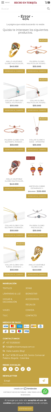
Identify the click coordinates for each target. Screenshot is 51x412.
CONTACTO (31, 315)
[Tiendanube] (25, 389)
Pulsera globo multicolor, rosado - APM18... (37, 62)
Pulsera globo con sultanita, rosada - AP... (14, 141)
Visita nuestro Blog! (15, 351)
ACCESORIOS (32, 299)
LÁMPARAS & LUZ (12, 293)
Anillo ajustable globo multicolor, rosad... (14, 180)
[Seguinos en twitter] (29, 369)
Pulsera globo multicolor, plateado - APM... (37, 226)
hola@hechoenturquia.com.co (20, 347)
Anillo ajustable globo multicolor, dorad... (14, 62)
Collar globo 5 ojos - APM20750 (37, 141)
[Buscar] (48, 8)
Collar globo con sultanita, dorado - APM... (14, 226)
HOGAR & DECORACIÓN (10, 300)
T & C (5, 315)
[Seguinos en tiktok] (23, 369)
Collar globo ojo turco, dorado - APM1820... (14, 266)
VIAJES (6, 310)
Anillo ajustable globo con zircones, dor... (37, 266)
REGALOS (30, 304)
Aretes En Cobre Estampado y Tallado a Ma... (37, 187)
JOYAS (29, 288)
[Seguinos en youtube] (17, 369)
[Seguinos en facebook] (11, 369)
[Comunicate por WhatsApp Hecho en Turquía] (45, 391)
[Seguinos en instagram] (5, 369)
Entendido (25, 409)
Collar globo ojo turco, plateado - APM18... (14, 101)
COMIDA (30, 310)
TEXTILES (7, 288)
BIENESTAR (31, 293)
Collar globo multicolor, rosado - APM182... (37, 101)
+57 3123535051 (13, 342)
